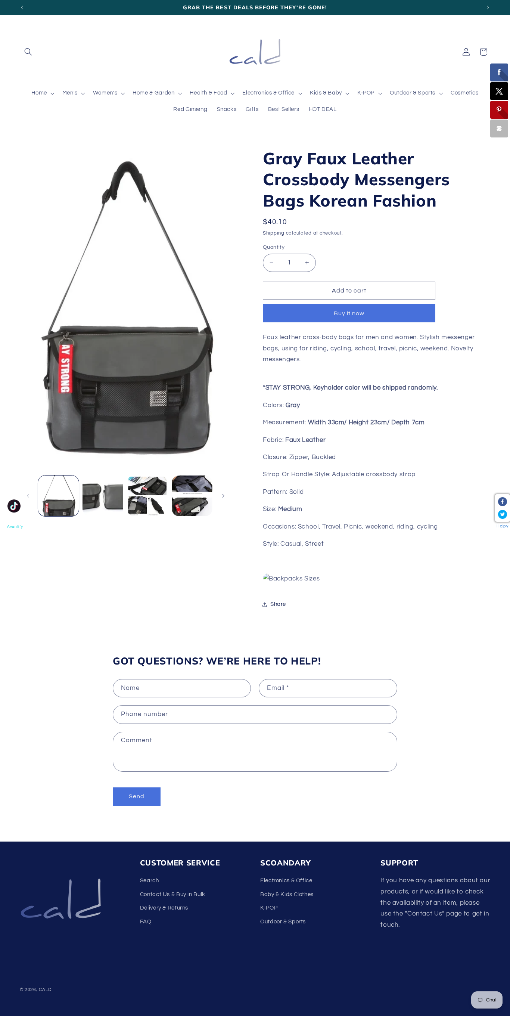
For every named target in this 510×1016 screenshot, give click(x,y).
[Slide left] (28, 496)
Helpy (502, 526)
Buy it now (349, 313)
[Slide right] (223, 496)
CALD (45, 989)
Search (149, 881)
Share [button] (278, 604)
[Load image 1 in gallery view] (58, 496)
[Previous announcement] (22, 7)
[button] (28, 52)
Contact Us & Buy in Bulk (172, 894)
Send (136, 796)
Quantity (273, 247)
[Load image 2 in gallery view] (103, 496)
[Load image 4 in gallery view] (192, 496)
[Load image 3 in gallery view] (147, 496)
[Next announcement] (488, 7)
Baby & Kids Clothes (287, 894)
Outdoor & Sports (283, 921)
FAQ (146, 921)
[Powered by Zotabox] (499, 128)
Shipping (273, 233)
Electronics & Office (286, 881)
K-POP (268, 908)
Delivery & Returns (164, 908)
